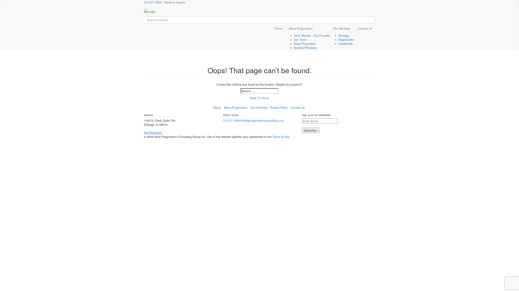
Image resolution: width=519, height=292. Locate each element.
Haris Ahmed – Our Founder (312, 35)
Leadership (345, 44)
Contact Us (365, 28)
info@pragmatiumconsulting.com (263, 120)
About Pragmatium (301, 28)
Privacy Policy (279, 107)
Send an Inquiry (175, 2)
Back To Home (259, 98)
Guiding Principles (305, 48)
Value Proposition (305, 44)
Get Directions (153, 133)
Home (279, 28)
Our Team (300, 40)
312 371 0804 (153, 2)
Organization (346, 40)
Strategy (343, 35)
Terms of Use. (281, 137)
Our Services (341, 28)
